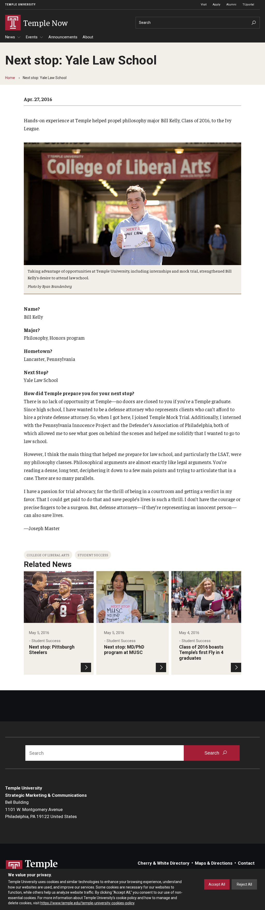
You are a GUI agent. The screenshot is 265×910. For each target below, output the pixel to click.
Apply (216, 4)
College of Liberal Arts (48, 555)
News (10, 37)
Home (10, 78)
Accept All (217, 884)
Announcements (62, 37)
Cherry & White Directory (163, 863)
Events (32, 37)
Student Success (93, 555)
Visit (204, 4)
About (88, 37)
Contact (246, 863)
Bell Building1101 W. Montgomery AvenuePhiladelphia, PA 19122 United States (41, 809)
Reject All (244, 884)
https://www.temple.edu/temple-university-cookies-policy (87, 903)
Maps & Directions (213, 863)
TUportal (248, 4)
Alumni (231, 4)
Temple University (20, 4)
